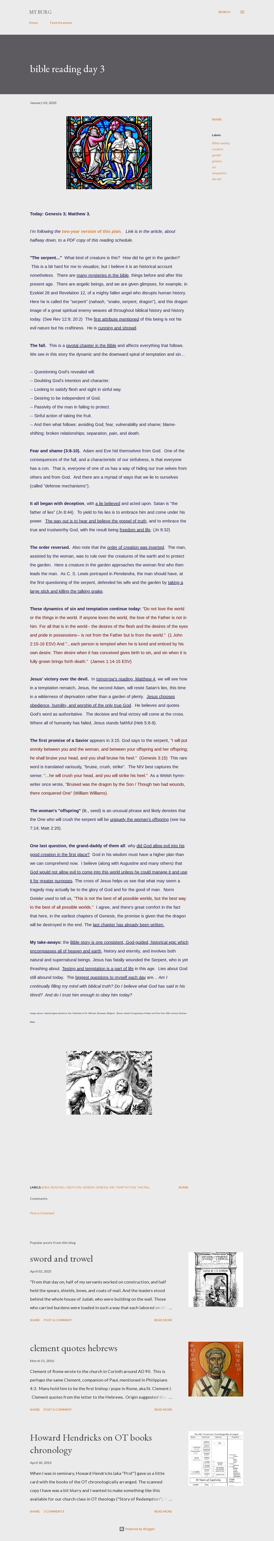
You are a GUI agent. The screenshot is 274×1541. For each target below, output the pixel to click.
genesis (217, 161)
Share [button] (217, 119)
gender (216, 155)
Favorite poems (61, 22)
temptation (219, 173)
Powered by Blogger (139, 1529)
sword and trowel (61, 1258)
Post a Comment (42, 1213)
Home (33, 22)
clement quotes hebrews (73, 1348)
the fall (216, 179)
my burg (40, 12)
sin (214, 167)
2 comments (54, 1511)
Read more (163, 1320)
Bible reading (220, 143)
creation (217, 149)
